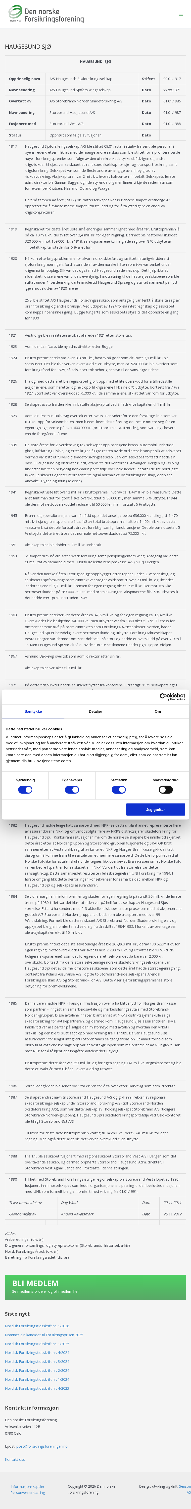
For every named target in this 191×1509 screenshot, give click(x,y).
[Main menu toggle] (181, 14)
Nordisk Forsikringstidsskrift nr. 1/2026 (37, 1325)
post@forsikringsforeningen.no (42, 1446)
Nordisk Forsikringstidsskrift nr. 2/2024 (37, 1370)
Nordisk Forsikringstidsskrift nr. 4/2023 (37, 1388)
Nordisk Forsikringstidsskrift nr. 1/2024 (37, 1379)
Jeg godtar (155, 809)
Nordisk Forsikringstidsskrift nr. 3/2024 (37, 1361)
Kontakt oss (15, 1459)
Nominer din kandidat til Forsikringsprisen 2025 (44, 1334)
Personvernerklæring (27, 1492)
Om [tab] (158, 711)
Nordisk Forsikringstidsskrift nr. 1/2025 (37, 1343)
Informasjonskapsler (28, 1486)
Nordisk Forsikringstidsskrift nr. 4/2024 (37, 1352)
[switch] (72, 790)
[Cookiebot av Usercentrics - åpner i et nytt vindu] (163, 697)
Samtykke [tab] (33, 711)
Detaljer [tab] (95, 711)
